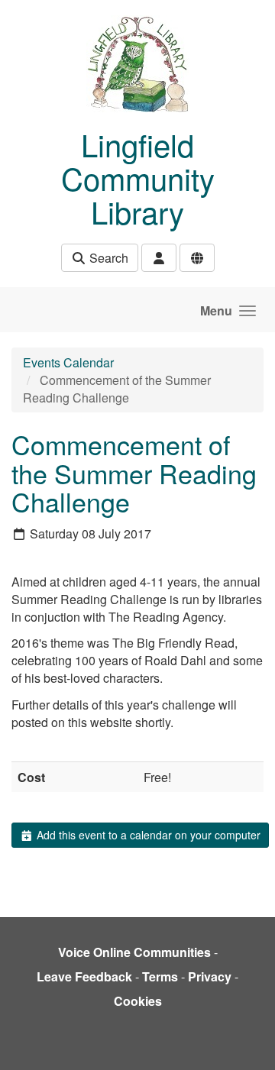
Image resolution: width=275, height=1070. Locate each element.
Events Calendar (68, 362)
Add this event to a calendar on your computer (147, 834)
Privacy (209, 976)
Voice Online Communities (134, 952)
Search (107, 258)
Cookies (138, 1001)
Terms (160, 976)
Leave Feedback (84, 976)
